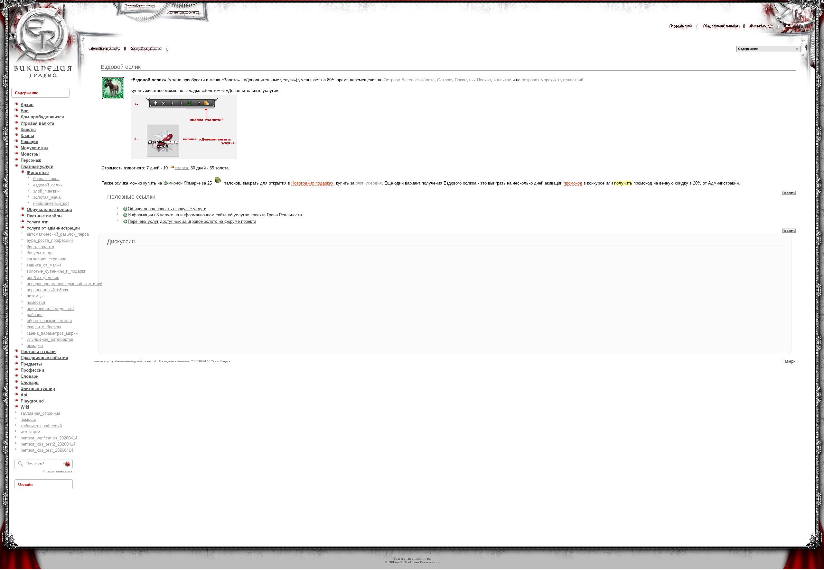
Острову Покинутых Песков (464, 79)
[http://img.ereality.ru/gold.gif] (172, 167)
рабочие (34, 314)
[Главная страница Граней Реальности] (140, 12)
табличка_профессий (41, 425)
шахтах (504, 79)
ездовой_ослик (47, 185)
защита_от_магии (44, 265)
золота (181, 167)
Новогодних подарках (312, 183)
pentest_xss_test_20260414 (47, 450)
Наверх (789, 361)
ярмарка (35, 345)
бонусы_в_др (39, 252)
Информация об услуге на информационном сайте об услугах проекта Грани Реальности (215, 215)
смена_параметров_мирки (52, 333)
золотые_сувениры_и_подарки (56, 271)
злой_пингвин (46, 191)
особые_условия (43, 277)
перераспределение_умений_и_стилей (64, 283)
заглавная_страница (46, 259)
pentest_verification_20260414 (49, 438)
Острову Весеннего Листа (409, 79)
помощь (28, 419)
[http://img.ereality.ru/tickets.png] (218, 183)
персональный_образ (47, 289)
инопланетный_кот (51, 203)
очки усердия (369, 183)
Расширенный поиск (59, 471)
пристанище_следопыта (50, 308)
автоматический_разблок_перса (58, 234)
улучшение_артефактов (50, 339)
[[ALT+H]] (42, 43)
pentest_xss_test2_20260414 (48, 444)
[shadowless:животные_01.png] (184, 158)
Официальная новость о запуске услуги (167, 208)
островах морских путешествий (552, 79)
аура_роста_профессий (50, 240)
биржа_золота (40, 246)
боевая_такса (46, 178)
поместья (36, 302)
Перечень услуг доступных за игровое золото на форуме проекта (192, 221)
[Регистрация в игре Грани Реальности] (183, 18)
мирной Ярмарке (184, 183)
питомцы (35, 296)
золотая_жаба (47, 197)
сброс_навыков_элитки (49, 320)
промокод (573, 183)
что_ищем (30, 432)
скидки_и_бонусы (44, 326)
